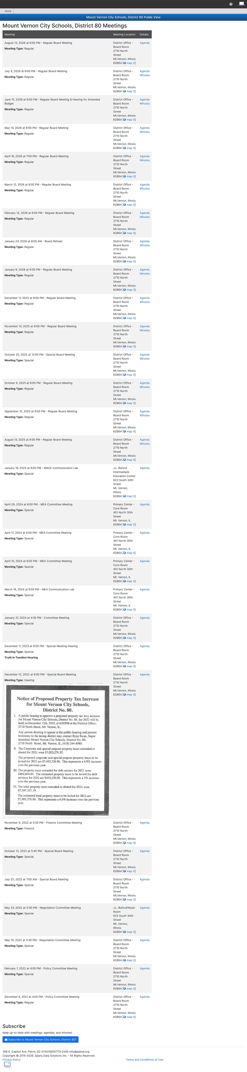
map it (130, 63)
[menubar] (123, 4)
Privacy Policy (11, 1059)
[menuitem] (231, 4)
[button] (231, 4)
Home (8, 11)
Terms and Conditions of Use (144, 1059)
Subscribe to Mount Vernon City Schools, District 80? (41, 1039)
